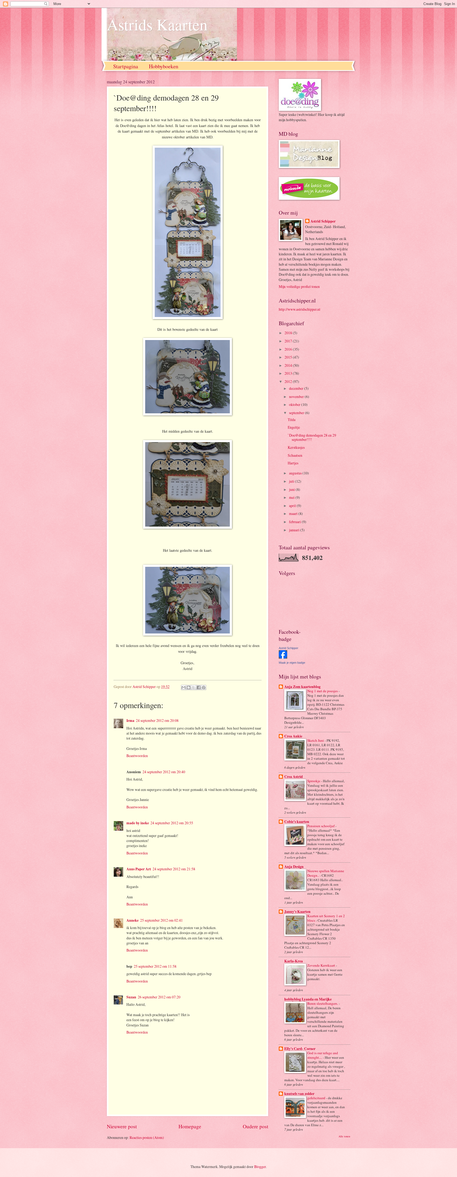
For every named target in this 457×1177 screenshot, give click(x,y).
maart (293, 513)
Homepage (190, 1126)
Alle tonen (344, 1136)
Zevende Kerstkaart (321, 965)
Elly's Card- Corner (300, 1048)
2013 (289, 373)
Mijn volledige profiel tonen (299, 286)
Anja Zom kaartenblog (302, 686)
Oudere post (255, 1126)
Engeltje (294, 427)
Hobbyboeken (163, 66)
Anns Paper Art (138, 869)
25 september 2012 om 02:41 (161, 920)
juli (292, 481)
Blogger (260, 1166)
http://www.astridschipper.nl (299, 309)
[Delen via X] (193, 687)
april (293, 505)
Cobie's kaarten (296, 821)
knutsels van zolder (299, 1093)
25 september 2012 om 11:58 (155, 966)
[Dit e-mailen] (183, 687)
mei (292, 497)
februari (295, 521)
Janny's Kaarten (297, 911)
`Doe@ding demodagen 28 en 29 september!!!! (312, 437)
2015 (289, 357)
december (296, 388)
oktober (295, 404)
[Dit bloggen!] (188, 687)
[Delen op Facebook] (198, 687)
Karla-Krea (293, 961)
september (297, 412)
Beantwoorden (137, 755)
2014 (289, 365)
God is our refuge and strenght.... (322, 1055)
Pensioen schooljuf (321, 825)
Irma (130, 720)
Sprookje (314, 780)
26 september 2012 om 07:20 (159, 996)
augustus (296, 473)
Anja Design (294, 866)
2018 (289, 332)
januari (294, 529)
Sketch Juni (316, 740)
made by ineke (137, 823)
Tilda (291, 419)
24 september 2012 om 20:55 (171, 822)
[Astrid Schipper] (283, 657)
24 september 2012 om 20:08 (157, 720)
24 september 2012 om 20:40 (164, 771)
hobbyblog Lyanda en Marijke (308, 999)
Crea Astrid (293, 776)
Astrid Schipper (323, 221)
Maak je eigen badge (292, 662)
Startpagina (125, 66)
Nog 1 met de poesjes (323, 691)
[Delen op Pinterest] (203, 687)
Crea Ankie (293, 736)
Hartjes (293, 462)
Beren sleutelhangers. (323, 1003)
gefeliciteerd (316, 1097)
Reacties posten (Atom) (147, 1137)
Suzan (131, 997)
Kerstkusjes (296, 447)
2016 (289, 349)
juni (292, 489)
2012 (289, 381)
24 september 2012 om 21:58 (174, 868)
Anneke (132, 920)
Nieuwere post (122, 1126)
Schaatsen (295, 455)
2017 (289, 340)
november (297, 396)
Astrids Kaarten (157, 24)
